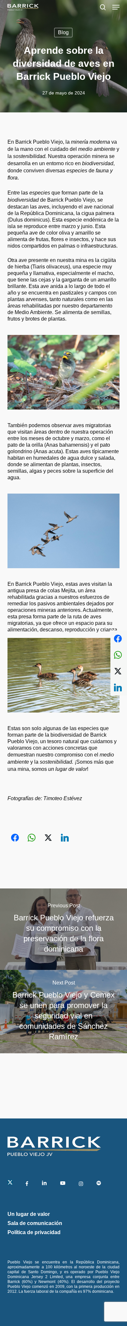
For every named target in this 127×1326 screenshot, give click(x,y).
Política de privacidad (34, 1232)
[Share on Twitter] (48, 837)
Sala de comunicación (34, 1223)
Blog (63, 32)
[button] (116, 7)
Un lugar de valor (28, 1214)
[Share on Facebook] (14, 837)
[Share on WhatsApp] (31, 837)
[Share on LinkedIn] (64, 837)
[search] (103, 7)
